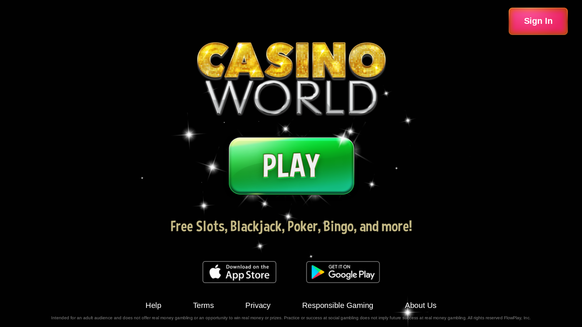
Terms (203, 305)
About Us (420, 305)
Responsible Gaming (337, 305)
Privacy (258, 305)
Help (153, 305)
